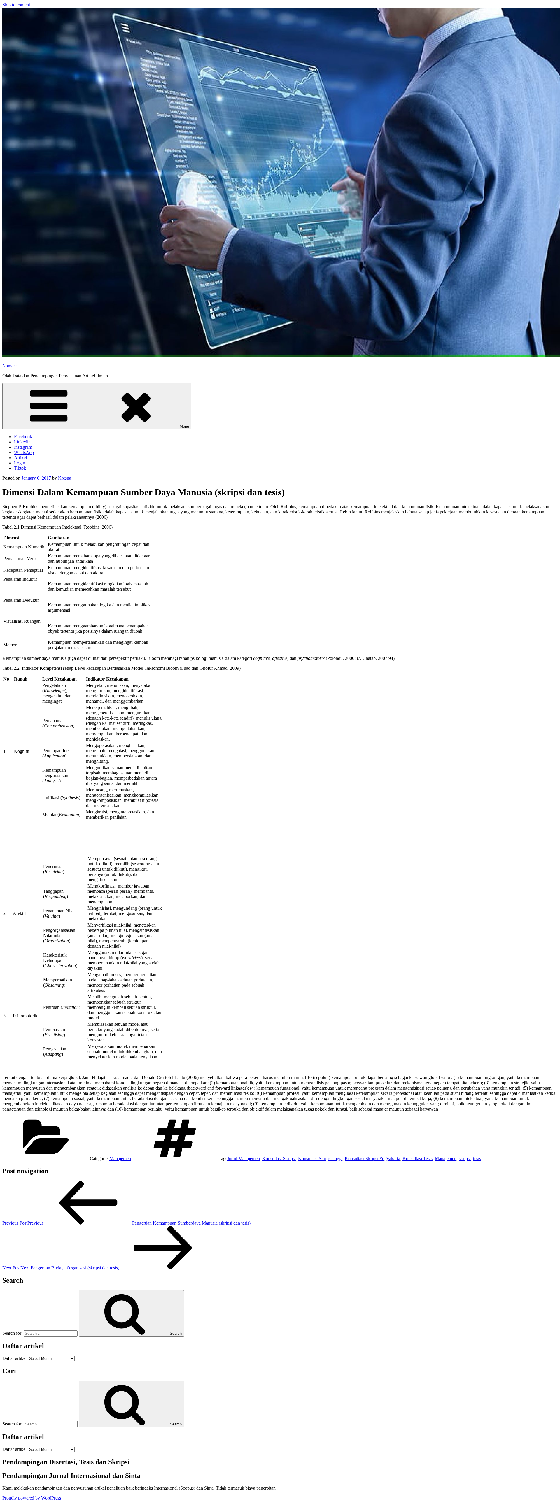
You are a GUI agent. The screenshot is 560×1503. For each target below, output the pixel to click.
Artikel (20, 457)
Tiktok (20, 468)
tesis (477, 1158)
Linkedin (22, 441)
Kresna (64, 478)
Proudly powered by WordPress (31, 1497)
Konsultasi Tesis (417, 1158)
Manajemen (120, 1158)
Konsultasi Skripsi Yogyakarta (372, 1158)
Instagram (23, 447)
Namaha (10, 365)
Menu (184, 426)
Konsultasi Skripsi (279, 1158)
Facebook (23, 436)
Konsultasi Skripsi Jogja (320, 1158)
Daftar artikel (14, 1358)
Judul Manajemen (243, 1158)
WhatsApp (24, 452)
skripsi (465, 1158)
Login (19, 462)
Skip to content (16, 4)
